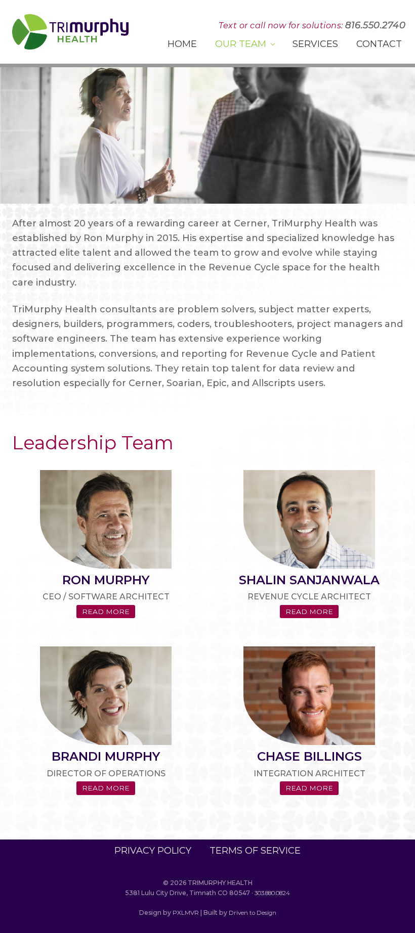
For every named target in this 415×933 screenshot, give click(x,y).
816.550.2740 (375, 25)
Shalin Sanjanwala (309, 580)
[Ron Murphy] (106, 519)
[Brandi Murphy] (106, 695)
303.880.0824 (272, 893)
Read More (108, 613)
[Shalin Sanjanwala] (309, 519)
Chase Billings (309, 756)
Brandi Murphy (106, 756)
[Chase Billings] (309, 695)
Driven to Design (252, 912)
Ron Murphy (105, 580)
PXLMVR (186, 912)
